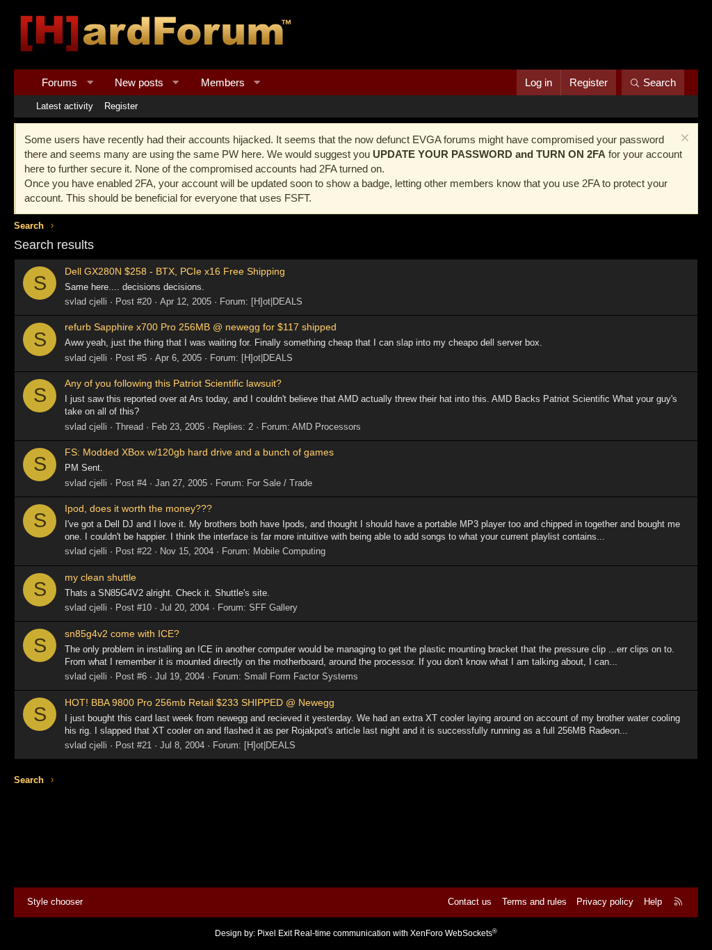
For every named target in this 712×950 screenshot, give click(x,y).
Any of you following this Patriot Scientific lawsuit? (173, 383)
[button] (90, 82)
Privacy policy (604, 901)
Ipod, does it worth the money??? (138, 508)
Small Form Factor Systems (301, 676)
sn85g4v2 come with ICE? (122, 633)
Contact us (470, 901)
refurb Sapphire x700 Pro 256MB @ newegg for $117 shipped (201, 326)
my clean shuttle (100, 577)
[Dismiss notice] (683, 139)
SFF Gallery (273, 607)
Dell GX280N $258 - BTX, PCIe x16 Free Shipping (175, 271)
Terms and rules (534, 901)
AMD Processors (326, 426)
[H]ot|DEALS (276, 301)
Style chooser (55, 901)
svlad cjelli (86, 301)
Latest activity (64, 106)
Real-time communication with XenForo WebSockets (395, 933)
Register (121, 106)
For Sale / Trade (279, 483)
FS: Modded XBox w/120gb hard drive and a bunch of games (199, 452)
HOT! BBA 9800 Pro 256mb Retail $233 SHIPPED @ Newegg (199, 702)
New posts (139, 82)
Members (223, 82)
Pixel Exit (274, 933)
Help (653, 901)
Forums (59, 82)
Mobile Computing (289, 551)
